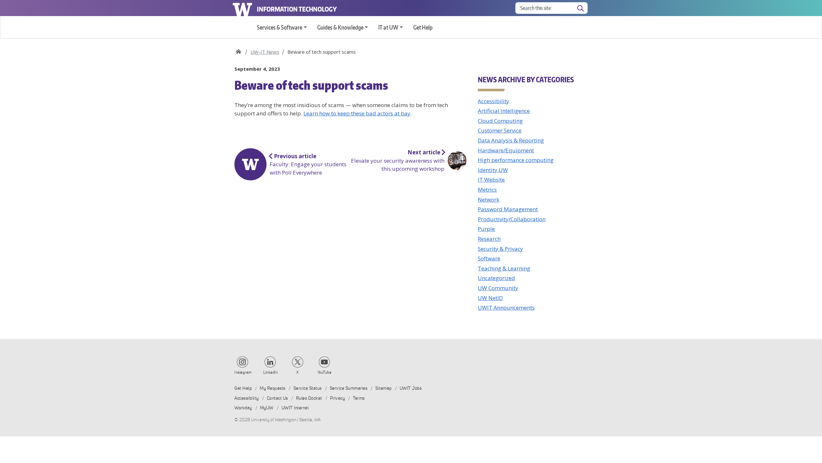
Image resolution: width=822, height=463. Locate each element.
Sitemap (383, 388)
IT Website (491, 179)
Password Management (508, 209)
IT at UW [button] (388, 27)
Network (488, 199)
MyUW (267, 408)
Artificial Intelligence (504, 110)
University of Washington (242, 8)
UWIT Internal (295, 408)
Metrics (487, 189)
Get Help (423, 27)
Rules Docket (309, 398)
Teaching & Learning (504, 268)
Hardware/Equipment (506, 150)
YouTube (325, 372)
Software (489, 258)
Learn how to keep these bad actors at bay (356, 113)
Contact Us (277, 398)
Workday (243, 408)
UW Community (498, 288)
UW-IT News (264, 52)
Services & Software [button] (279, 27)
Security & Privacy (500, 248)
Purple (486, 228)
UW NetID (490, 298)
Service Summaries (349, 388)
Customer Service (499, 130)
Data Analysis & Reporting (511, 140)
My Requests (272, 388)
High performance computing (516, 160)
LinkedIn (270, 372)
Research (489, 238)
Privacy (337, 398)
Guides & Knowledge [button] (340, 27)
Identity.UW (493, 170)
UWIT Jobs (411, 388)
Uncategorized (496, 278)
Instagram (243, 372)
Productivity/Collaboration (512, 219)
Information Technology (297, 9)
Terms (359, 398)
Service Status (307, 388)
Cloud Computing (500, 120)
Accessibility (493, 101)
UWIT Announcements (506, 307)
